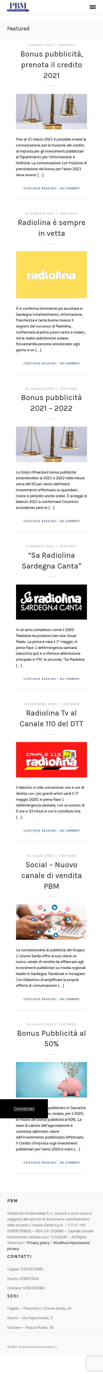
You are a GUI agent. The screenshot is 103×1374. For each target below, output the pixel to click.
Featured (66, 45)
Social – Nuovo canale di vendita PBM (51, 875)
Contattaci (24, 1108)
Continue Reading (39, 188)
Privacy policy (38, 1243)
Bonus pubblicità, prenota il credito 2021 (51, 65)
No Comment (70, 188)
